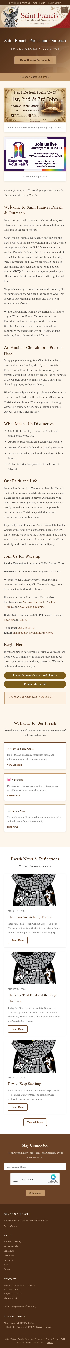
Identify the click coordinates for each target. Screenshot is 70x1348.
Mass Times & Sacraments (35, 60)
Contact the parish (35, 684)
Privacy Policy (52, 1339)
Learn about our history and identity (35, 675)
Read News (12, 826)
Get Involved (13, 795)
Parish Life (9, 1250)
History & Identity (12, 1241)
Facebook (39, 602)
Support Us (9, 1259)
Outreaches (9, 1255)
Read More (18, 940)
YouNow (27, 602)
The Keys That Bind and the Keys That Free (32, 998)
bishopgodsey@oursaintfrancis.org (33, 632)
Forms (7, 1269)
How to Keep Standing (24, 1083)
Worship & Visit (11, 1246)
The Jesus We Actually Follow (30, 916)
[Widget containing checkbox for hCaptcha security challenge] (35, 1179)
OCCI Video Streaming (31, 607)
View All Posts (35, 1122)
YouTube (51, 602)
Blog (6, 1264)
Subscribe (35, 1193)
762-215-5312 (26, 628)
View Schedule (14, 764)
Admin (50, 1342)
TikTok (8, 607)
